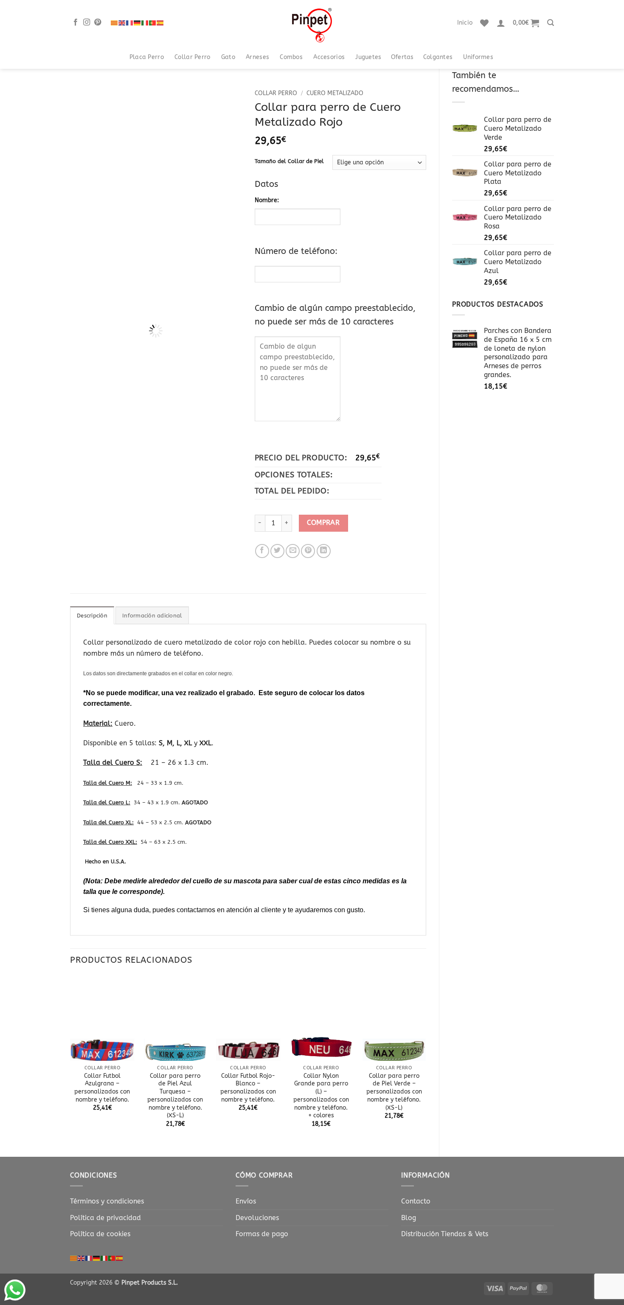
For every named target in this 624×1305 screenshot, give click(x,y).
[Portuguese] (153, 22)
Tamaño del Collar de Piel (289, 161)
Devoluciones (257, 1218)
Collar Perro (192, 57)
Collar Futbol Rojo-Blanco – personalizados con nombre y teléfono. (248, 1087)
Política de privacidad (105, 1218)
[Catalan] (114, 22)
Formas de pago (262, 1234)
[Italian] (145, 22)
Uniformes (478, 57)
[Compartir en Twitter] (277, 551)
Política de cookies (100, 1234)
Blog (408, 1218)
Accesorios (329, 57)
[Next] (228, 157)
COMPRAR (323, 523)
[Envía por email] (293, 551)
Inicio (465, 22)
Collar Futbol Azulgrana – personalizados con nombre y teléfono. (102, 1087)
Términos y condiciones (107, 1201)
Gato (228, 57)
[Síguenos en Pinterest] (97, 22)
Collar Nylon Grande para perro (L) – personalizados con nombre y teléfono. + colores (321, 1095)
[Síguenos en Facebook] (75, 22)
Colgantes (438, 57)
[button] (501, 23)
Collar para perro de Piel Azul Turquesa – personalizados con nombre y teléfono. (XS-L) (175, 1095)
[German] (137, 22)
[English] (122, 22)
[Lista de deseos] (484, 23)
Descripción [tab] (92, 615)
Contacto (415, 1201)
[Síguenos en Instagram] (86, 22)
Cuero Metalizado (334, 93)
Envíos (246, 1201)
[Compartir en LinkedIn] (324, 551)
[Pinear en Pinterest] (308, 551)
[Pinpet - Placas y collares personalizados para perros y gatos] (312, 22)
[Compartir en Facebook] (262, 551)
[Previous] (113, 157)
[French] (130, 22)
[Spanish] (160, 22)
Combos (291, 57)
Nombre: (267, 200)
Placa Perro (146, 57)
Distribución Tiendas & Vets (444, 1234)
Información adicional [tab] (152, 615)
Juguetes (368, 57)
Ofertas (402, 57)
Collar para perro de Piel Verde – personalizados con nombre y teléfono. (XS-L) (394, 1091)
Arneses (257, 57)
